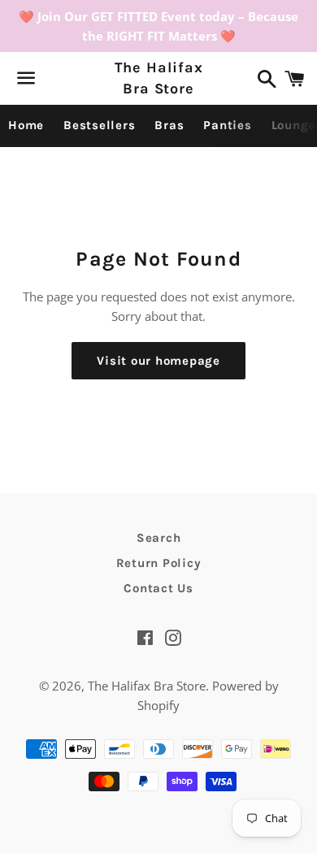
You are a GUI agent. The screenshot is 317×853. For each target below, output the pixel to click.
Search (159, 537)
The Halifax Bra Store (159, 77)
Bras (169, 125)
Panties (227, 125)
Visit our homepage (158, 360)
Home (26, 125)
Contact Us (158, 588)
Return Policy (159, 563)
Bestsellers (99, 125)
